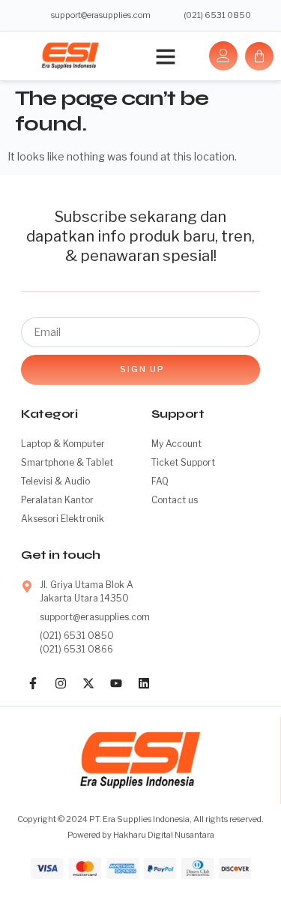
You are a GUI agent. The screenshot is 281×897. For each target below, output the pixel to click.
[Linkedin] (144, 683)
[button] (165, 56)
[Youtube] (116, 683)
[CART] (259, 56)
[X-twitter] (88, 683)
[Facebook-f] (33, 683)
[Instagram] (61, 683)
